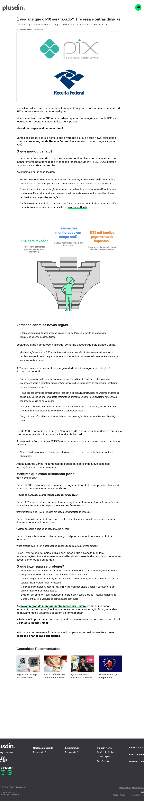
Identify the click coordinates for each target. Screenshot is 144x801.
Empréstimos (72, 748)
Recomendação (40, 752)
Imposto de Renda (77, 207)
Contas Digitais (103, 757)
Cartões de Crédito (43, 748)
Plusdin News (104, 748)
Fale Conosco (136, 754)
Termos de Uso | (125, 788)
